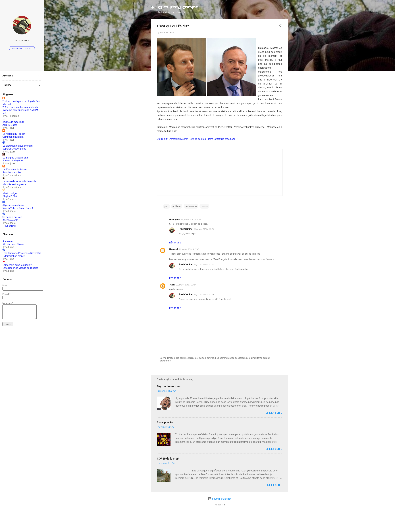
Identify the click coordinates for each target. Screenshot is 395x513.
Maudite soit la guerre (14, 184)
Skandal (173, 249)
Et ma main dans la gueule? (17, 265)
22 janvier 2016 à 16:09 (191, 219)
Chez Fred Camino (178, 7)
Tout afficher (9, 225)
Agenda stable (10, 220)
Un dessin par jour (12, 217)
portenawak (191, 206)
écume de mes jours (13, 121)
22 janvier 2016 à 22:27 (204, 264)
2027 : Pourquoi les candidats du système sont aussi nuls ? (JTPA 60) (20, 110)
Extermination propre (13, 256)
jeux (166, 206)
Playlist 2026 (9, 196)
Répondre (175, 242)
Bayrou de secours (169, 386)
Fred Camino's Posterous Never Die (21, 253)
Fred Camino (186, 229)
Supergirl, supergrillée (14, 148)
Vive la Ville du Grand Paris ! (17, 208)
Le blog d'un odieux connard (17, 145)
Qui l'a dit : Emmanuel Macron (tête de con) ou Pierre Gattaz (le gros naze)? (197, 138)
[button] (280, 26)
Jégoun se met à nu (13, 205)
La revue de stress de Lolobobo (19, 181)
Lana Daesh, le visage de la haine (20, 267)
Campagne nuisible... (13, 136)
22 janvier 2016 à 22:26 (204, 229)
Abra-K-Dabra (9, 124)
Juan (172, 284)
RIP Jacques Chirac (13, 244)
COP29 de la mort (168, 458)
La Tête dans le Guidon (14, 169)
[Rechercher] (286, 8)
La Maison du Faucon (13, 133)
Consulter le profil (21, 48)
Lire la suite (274, 412)
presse (204, 206)
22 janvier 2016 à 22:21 (186, 285)
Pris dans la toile (11, 172)
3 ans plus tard (166, 422)
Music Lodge (9, 193)
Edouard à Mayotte (12, 160)
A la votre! (7, 241)
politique (177, 206)
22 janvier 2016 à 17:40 (189, 249)
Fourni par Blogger (221, 498)
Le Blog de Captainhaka (15, 157)
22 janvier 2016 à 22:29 (204, 294)
